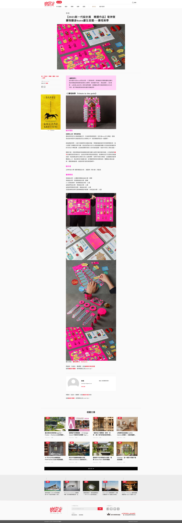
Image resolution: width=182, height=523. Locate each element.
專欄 (72, 6)
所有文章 (83, 386)
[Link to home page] (56, 510)
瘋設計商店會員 (90, 366)
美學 (44, 78)
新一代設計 (44, 76)
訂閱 (60, 2)
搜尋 (135, 2)
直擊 (78, 6)
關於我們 (102, 6)
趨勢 (66, 6)
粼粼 (47, 83)
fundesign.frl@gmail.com (86, 383)
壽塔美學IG (76, 362)
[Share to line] (45, 87)
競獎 (84, 6)
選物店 (94, 6)
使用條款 (81, 514)
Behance (84, 362)
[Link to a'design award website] (128, 514)
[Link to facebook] (108, 509)
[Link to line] (111, 509)
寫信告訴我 (74, 514)
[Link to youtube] (114, 509)
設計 (57, 76)
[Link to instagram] (118, 509)
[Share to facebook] (42, 87)
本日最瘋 (58, 6)
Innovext (136, 521)
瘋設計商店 (86, 394)
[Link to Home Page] (49, 4)
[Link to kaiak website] (113, 514)
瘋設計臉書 (72, 368)
